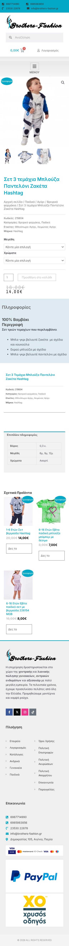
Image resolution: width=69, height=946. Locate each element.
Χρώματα (10, 252)
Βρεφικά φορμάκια (29, 222)
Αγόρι (40, 201)
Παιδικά (30, 201)
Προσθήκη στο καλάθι (37, 277)
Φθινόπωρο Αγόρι (25, 226)
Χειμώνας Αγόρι (46, 226)
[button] (62, 82)
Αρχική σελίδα (13, 201)
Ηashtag (18, 231)
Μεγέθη (9, 239)
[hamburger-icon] (34, 66)
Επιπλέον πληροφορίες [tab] (22, 435)
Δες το (12, 548)
